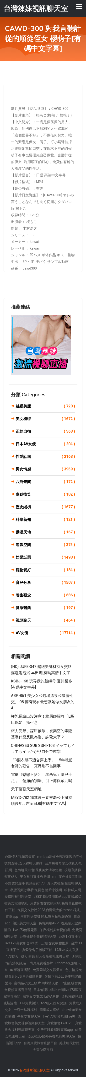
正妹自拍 (45, 431)
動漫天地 (45, 532)
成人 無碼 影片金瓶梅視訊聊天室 (45, 956)
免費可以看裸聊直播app (55, 1030)
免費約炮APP (49, 923)
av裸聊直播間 (20, 970)
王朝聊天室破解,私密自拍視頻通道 (46, 916)
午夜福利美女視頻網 (55, 930)
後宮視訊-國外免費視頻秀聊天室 (51, 1036)
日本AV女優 (45, 444)
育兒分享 (45, 582)
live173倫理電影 (25, 930)
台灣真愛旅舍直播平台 (40, 1043)
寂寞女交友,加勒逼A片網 (41, 996)
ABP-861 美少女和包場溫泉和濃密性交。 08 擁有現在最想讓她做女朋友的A (43, 701)
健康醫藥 (45, 607)
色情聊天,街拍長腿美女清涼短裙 (38, 870)
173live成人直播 (66, 950)
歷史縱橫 (45, 507)
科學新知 (45, 519)
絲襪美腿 (45, 406)
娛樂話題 (45, 557)
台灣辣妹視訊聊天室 (35, 1070)
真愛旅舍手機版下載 (37, 950)
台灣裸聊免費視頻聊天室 (38, 936)
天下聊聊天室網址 (26, 789)
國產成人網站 (49, 1010)
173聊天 (12, 956)
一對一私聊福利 (25, 1010)
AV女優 (45, 633)
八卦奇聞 (45, 481)
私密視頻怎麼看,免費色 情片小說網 (36, 890)
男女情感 (45, 469)
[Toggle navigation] (79, 6)
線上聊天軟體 (69, 1043)
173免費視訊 (28, 1003)
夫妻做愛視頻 (43, 1050)
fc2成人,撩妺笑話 (54, 1003)
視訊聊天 (45, 620)
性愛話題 (45, 456)
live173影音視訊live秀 (59, 1016)
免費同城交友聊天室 (48, 970)
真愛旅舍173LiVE (60, 1023)
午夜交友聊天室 (29, 1016)
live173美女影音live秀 (21, 943)
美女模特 (45, 418)
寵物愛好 (45, 570)
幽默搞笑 (45, 494)
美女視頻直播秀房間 (35, 877)
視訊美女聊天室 (24, 923)
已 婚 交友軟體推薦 (54, 943)
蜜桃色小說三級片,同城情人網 (36, 983)
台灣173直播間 (70, 936)
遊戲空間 (45, 544)
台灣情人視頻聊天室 (20, 857)
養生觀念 (45, 595)
